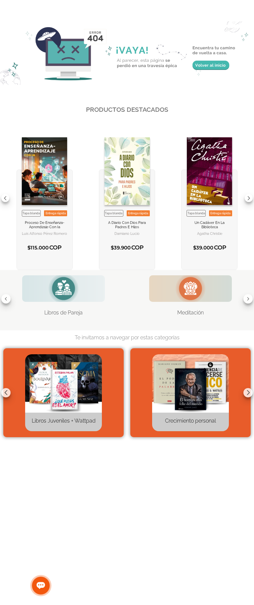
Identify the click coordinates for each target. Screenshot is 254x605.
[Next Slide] (249, 198)
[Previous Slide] (5, 198)
